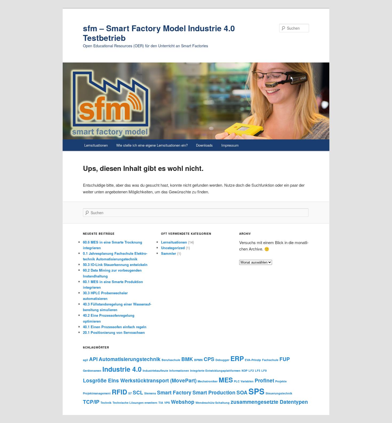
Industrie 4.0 (122, 369)
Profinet (264, 380)
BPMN (198, 360)
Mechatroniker (208, 381)
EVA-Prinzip (253, 360)
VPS (167, 403)
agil (85, 360)
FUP (284, 359)
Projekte (281, 381)
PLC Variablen (244, 381)
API (93, 359)
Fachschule (270, 360)
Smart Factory (174, 392)
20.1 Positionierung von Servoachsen (114, 332)
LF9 (264, 371)
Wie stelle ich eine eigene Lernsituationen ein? (152, 145)
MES (226, 380)
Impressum (230, 145)
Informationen (179, 371)
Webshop (182, 401)
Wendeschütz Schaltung (212, 403)
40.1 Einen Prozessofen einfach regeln (114, 326)
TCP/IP (91, 401)
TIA (160, 403)
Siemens (150, 393)
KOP (244, 371)
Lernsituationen (96, 145)
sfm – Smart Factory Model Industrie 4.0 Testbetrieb (159, 32)
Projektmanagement (97, 393)
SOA (242, 392)
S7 (130, 393)
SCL (138, 392)
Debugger (222, 360)
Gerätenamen (92, 371)
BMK (187, 359)
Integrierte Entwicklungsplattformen (215, 371)
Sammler (168, 253)
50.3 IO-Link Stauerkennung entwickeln (115, 264)
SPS (257, 391)
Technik (106, 403)
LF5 (257, 371)
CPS (209, 359)
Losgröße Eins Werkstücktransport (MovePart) (140, 380)
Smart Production (214, 392)
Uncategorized (173, 247)
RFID (119, 392)
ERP (237, 358)
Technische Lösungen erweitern (135, 403)
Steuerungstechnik (279, 393)
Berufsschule (171, 360)
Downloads (204, 145)
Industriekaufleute (155, 371)
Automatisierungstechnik (130, 359)
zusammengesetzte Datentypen (269, 401)
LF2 (251, 371)
